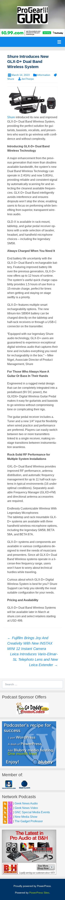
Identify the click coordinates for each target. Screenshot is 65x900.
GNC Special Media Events (32, 812)
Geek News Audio (26, 803)
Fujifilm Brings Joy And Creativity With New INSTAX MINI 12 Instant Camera (29, 643)
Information (43, 74)
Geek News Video (26, 807)
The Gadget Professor (29, 821)
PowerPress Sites (39, 892)
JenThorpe (27, 78)
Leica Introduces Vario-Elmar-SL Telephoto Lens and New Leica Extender (34, 659)
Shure (11, 117)
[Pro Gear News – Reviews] (32, 15)
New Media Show (26, 816)
